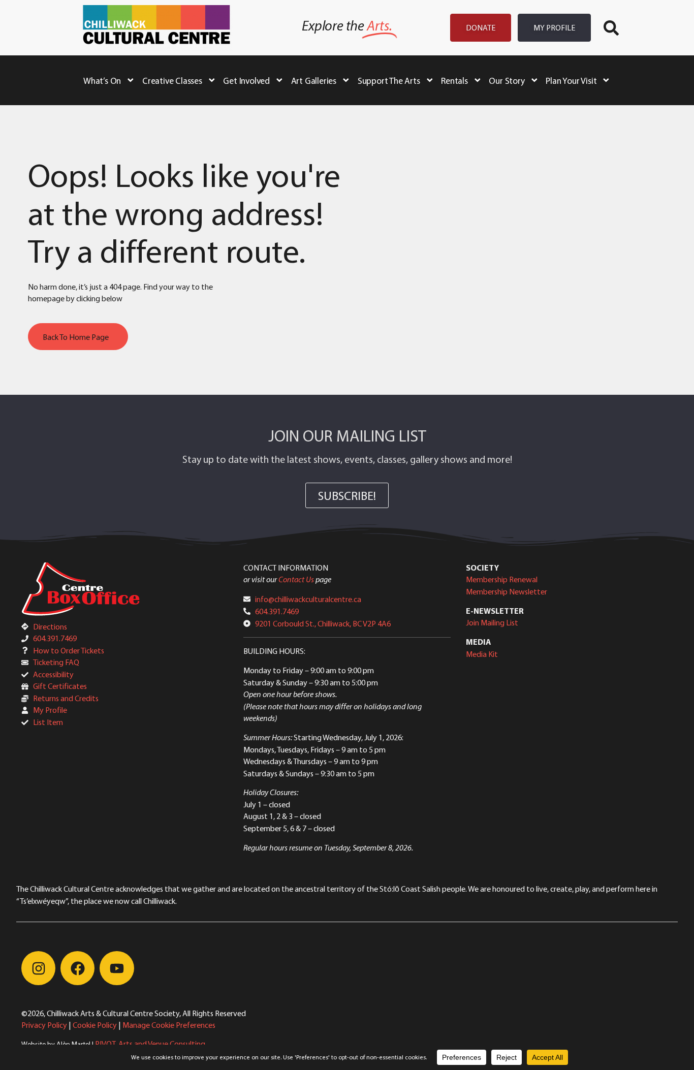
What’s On (102, 80)
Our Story (506, 80)
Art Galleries (313, 80)
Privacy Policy (44, 1025)
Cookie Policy (95, 1025)
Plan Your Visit (571, 80)
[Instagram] (38, 968)
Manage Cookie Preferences (168, 1025)
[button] (611, 28)
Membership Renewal (502, 579)
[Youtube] (117, 968)
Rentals (454, 80)
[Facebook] (77, 968)
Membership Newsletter (506, 591)
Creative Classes (172, 80)
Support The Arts (389, 80)
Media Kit (482, 654)
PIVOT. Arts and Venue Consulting (150, 1043)
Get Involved (246, 80)
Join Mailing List (492, 622)
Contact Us (296, 579)
